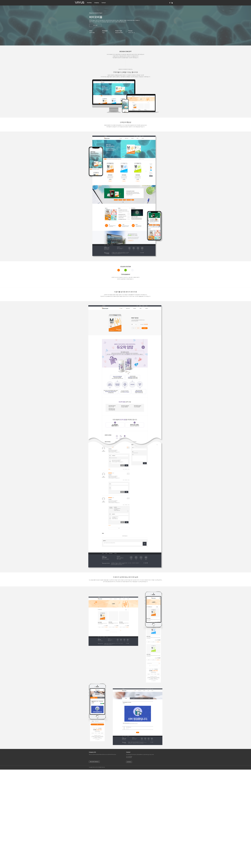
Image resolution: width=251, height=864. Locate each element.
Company (96, 2)
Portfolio (89, 2)
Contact (104, 2)
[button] (95, 25)
